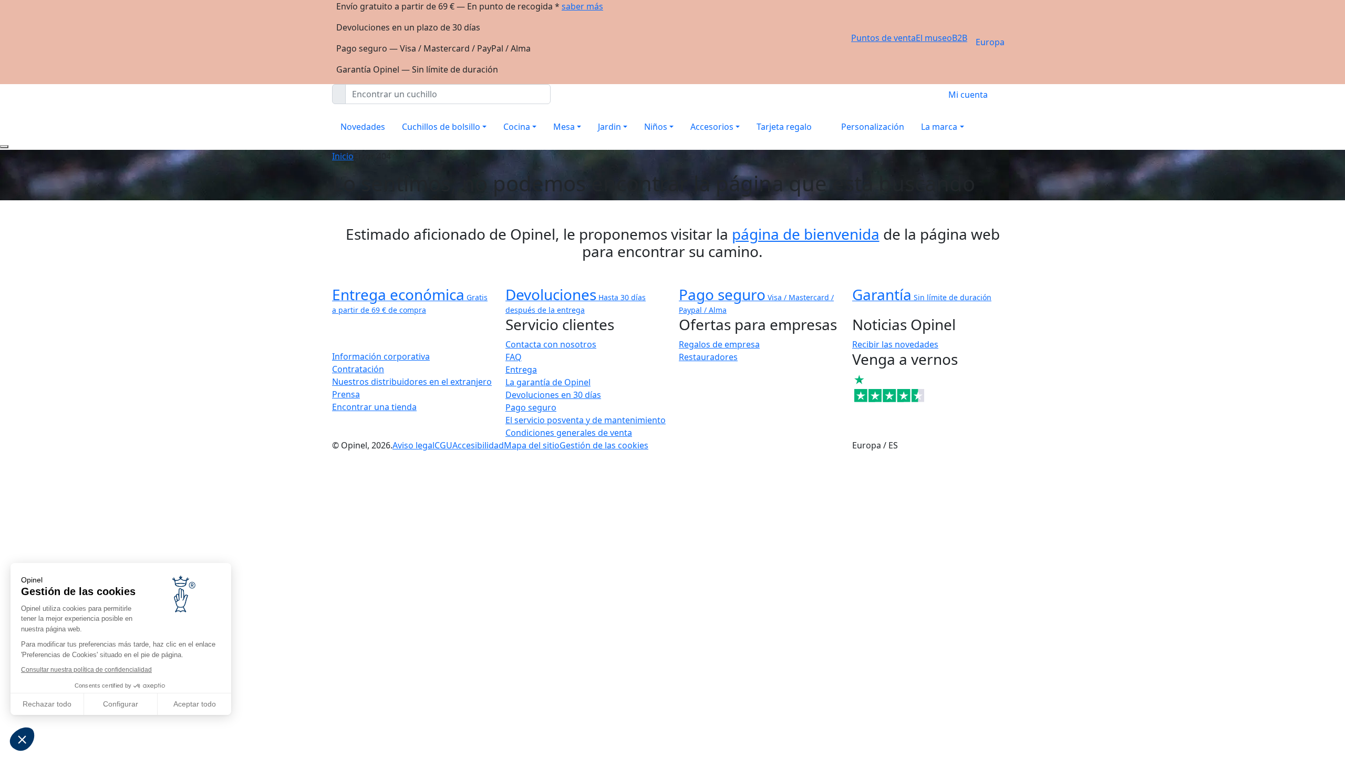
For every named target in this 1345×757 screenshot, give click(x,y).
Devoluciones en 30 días (553, 395)
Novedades (362, 126)
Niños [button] (655, 126)
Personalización (872, 126)
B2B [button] (959, 38)
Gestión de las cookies (604, 445)
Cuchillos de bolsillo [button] (441, 126)
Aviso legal (413, 445)
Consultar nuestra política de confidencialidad (86, 669)
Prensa (346, 394)
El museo (934, 38)
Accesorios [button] (711, 126)
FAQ (513, 357)
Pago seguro (530, 407)
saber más (582, 6)
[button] (22, 739)
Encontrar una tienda (374, 407)
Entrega (521, 369)
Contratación (358, 369)
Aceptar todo (194, 704)
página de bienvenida (806, 234)
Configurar (120, 704)
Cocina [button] (516, 126)
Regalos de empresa (719, 344)
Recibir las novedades (895, 344)
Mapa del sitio (532, 445)
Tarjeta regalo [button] (784, 126)
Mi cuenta (968, 94)
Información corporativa (381, 356)
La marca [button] (939, 126)
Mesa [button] (564, 126)
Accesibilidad (478, 445)
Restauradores (708, 357)
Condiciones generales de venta (568, 432)
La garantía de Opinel (548, 382)
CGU (443, 445)
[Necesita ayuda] (4, 146)
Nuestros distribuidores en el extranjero (412, 381)
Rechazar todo (47, 704)
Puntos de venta (883, 38)
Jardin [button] (609, 126)
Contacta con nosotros (550, 344)
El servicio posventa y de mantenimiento (585, 420)
